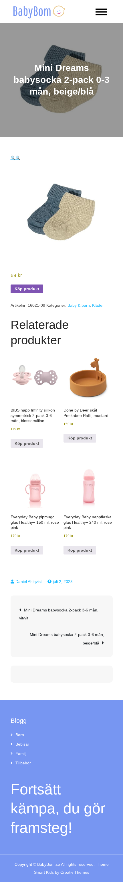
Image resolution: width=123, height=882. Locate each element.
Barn (19, 734)
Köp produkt (27, 289)
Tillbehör (23, 763)
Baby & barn (79, 305)
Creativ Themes (74, 872)
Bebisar (22, 744)
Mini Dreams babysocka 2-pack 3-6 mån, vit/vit (58, 614)
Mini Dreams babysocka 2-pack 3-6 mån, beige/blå (67, 638)
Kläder (98, 305)
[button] (13, 157)
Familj (20, 753)
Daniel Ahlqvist (28, 581)
